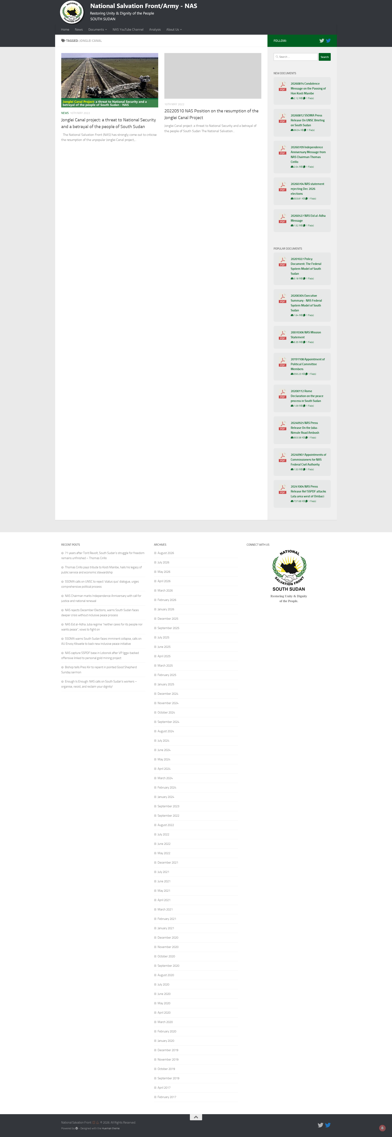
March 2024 (165, 778)
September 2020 (168, 966)
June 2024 (164, 750)
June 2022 (164, 844)
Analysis (155, 29)
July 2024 (163, 740)
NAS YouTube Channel (128, 29)
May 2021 (164, 891)
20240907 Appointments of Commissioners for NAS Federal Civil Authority (308, 459)
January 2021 (166, 928)
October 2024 (166, 712)
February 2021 (167, 919)
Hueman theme (111, 1128)
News (79, 29)
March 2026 (165, 590)
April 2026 (164, 581)
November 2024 (168, 703)
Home (65, 29)
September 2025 (168, 628)
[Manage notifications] (382, 1128)
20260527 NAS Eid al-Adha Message (308, 218)
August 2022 (166, 825)
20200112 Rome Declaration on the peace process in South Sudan (307, 396)
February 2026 (167, 600)
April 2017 (164, 1087)
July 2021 (163, 872)
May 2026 (164, 572)
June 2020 (164, 994)
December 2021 (168, 862)
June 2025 (164, 647)
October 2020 (166, 956)
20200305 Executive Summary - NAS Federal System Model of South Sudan (306, 303)
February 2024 (167, 787)
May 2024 (164, 759)
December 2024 (168, 694)
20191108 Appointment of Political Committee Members (308, 364)
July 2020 (163, 984)
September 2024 (168, 722)
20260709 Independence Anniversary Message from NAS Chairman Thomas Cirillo (308, 154)
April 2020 (164, 1012)
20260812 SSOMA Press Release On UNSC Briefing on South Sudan (308, 120)
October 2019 (166, 1069)
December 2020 (168, 937)
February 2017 (167, 1097)
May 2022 (164, 853)
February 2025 (167, 675)
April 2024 (164, 769)
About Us (172, 29)
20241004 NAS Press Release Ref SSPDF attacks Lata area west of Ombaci (308, 491)
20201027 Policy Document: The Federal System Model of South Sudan (306, 266)
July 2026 (163, 562)
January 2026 (166, 609)
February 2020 (167, 1031)
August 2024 (166, 731)
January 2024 (166, 797)
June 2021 (164, 881)
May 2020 (164, 1003)
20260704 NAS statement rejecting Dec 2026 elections (307, 189)
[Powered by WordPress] (76, 1128)
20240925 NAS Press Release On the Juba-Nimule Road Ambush (305, 428)
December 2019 (168, 1050)
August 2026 (166, 553)
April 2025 (164, 656)
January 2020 (166, 1041)
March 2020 (165, 1022)
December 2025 (168, 618)
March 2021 (165, 909)
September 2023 (168, 806)
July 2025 (163, 637)
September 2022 (168, 815)
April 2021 (164, 900)
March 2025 (165, 665)
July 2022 (163, 834)
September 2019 (168, 1078)
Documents (96, 29)
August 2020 (166, 975)
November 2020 (168, 947)
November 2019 (168, 1059)
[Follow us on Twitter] (321, 40)
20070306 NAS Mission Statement (306, 335)
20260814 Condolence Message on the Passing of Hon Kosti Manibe (308, 88)
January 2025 (166, 684)
